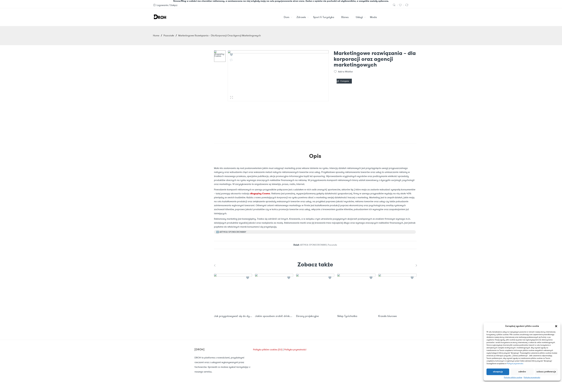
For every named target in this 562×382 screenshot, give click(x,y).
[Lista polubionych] (401, 5)
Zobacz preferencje (546, 372)
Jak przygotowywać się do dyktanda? (233, 316)
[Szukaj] (394, 5)
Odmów (522, 372)
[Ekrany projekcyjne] (315, 293)
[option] (220, 56)
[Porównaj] (407, 5)
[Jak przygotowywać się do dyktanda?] (233, 293)
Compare (344, 81)
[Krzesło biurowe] (397, 293)
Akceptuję (498, 372)
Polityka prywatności (532, 377)
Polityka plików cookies (513, 377)
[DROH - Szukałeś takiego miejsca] (160, 16)
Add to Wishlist (345, 71)
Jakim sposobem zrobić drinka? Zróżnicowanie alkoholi (274, 316)
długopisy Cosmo (260, 193)
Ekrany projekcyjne (307, 316)
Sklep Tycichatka (347, 316)
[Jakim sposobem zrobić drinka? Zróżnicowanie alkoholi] (274, 293)
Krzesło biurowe (387, 316)
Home (156, 35)
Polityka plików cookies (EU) (267, 349)
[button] (556, 326)
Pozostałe (168, 35)
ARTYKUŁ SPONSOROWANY (313, 244)
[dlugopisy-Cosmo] (220, 56)
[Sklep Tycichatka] (356, 293)
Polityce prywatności (515, 363)
